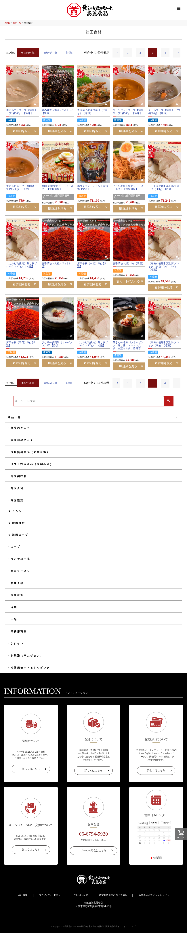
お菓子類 (17, 583)
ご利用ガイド (81, 895)
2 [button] (140, 52)
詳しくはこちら (31, 768)
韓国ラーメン (20, 571)
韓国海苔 (17, 595)
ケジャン (17, 643)
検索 (168, 400)
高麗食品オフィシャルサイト (153, 895)
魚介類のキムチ (22, 440)
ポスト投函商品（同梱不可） (32, 464)
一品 (14, 619)
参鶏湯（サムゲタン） (27, 655)
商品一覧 (17, 23)
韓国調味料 (19, 476)
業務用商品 (19, 631)
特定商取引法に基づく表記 (113, 895)
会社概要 (22, 895)
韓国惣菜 (17, 500)
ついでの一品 (20, 559)
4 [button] (165, 52)
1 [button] (128, 52)
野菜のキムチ (20, 428)
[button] (116, 53)
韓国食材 (17, 488)
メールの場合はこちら (93, 850)
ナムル (17, 511)
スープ (15, 546)
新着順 (69, 52)
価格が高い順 (50, 52)
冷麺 (14, 607)
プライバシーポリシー (51, 895)
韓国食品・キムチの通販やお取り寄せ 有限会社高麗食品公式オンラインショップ (99, 926)
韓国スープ (20, 535)
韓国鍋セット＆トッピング (30, 667)
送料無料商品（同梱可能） (30, 452)
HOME (7, 23)
